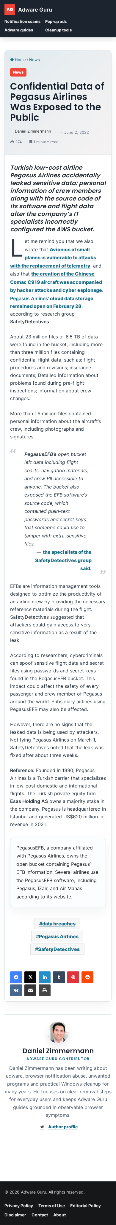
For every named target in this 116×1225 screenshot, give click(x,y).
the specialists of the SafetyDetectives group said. (63, 560)
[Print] (45, 990)
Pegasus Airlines (59, 936)
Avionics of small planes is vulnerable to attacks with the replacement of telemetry (53, 257)
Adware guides (18, 30)
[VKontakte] (16, 990)
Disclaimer (15, 1214)
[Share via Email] (30, 990)
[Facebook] (16, 977)
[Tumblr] (59, 977)
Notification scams (22, 21)
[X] (30, 977)
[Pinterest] (73, 977)
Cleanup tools (58, 30)
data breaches (59, 924)
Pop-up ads (56, 21)
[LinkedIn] (45, 977)
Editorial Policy (85, 1205)
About (59, 1214)
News (34, 59)
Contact (40, 1214)
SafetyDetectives (59, 949)
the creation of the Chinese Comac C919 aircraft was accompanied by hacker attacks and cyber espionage (56, 282)
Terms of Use (51, 1205)
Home (20, 59)
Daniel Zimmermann (33, 131)
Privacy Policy (18, 1205)
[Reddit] (87, 977)
